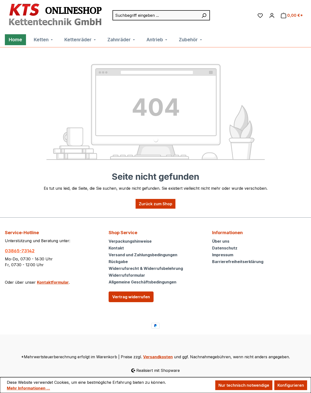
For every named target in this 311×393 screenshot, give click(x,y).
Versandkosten (158, 356)
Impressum (222, 254)
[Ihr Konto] (272, 15)
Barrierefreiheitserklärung (237, 261)
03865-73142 (20, 250)
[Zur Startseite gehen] (54, 14)
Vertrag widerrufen (131, 296)
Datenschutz (224, 248)
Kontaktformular (53, 282)
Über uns (220, 241)
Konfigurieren (290, 385)
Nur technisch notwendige (243, 385)
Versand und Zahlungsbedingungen (143, 254)
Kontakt (116, 248)
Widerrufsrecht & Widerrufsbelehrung (146, 268)
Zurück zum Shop (155, 203)
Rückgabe (118, 261)
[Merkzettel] (260, 15)
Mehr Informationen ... (28, 388)
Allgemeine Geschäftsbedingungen (142, 282)
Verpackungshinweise (130, 241)
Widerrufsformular (127, 275)
